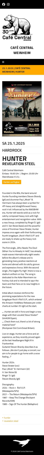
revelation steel (11, 421)
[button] (4, 62)
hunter (7, 417)
